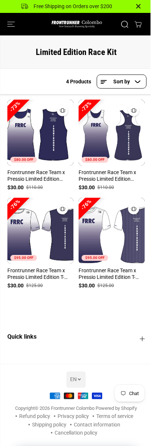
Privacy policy (73, 416)
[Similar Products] (62, 111)
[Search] (124, 24)
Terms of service (114, 416)
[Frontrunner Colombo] (76, 24)
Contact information (97, 425)
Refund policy (34, 416)
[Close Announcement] (138, 6)
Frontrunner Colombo (72, 408)
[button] (11, 24)
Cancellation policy (76, 433)
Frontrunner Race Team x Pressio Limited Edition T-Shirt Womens (107, 274)
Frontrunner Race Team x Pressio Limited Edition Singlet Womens (107, 176)
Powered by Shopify (116, 408)
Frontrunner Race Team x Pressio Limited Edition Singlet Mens (36, 176)
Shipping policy (49, 425)
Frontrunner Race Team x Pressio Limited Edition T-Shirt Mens (36, 274)
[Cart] (138, 24)
